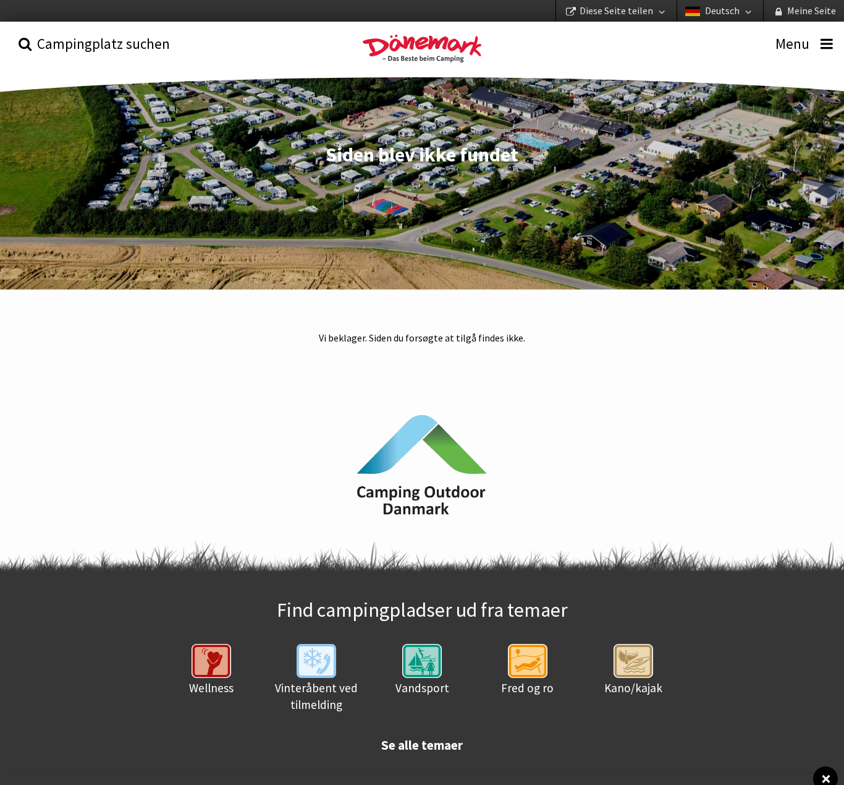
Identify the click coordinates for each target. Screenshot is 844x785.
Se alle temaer (422, 745)
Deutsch (722, 10)
